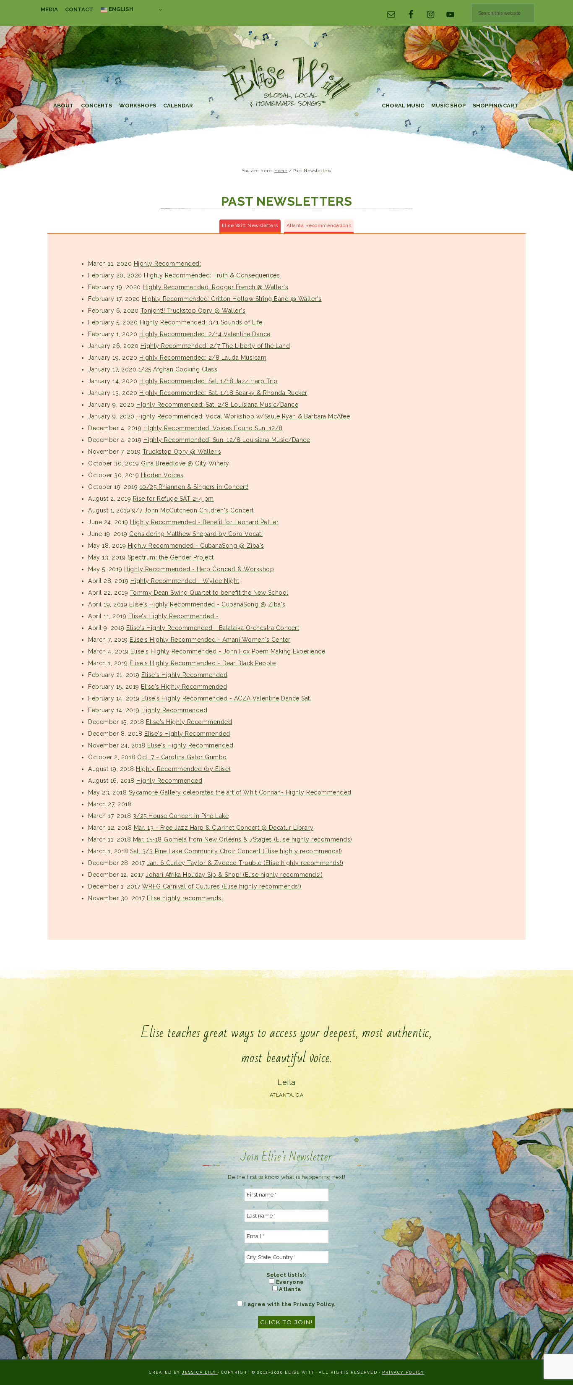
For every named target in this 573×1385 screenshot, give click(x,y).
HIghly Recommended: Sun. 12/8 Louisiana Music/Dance (226, 439)
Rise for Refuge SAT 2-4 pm (173, 498)
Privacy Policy (403, 1372)
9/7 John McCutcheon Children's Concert (193, 510)
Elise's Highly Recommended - (173, 616)
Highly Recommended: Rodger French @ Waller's (215, 287)
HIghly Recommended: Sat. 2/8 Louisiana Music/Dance (217, 404)
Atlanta (289, 1289)
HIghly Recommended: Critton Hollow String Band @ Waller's (232, 298)
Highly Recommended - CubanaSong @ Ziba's (196, 545)
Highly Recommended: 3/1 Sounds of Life (201, 322)
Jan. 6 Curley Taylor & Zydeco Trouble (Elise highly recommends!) (245, 863)
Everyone (289, 1282)
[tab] (250, 226)
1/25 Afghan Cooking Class (178, 369)
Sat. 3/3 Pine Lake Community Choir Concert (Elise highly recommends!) (236, 851)
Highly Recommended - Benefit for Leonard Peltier (204, 522)
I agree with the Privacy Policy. (289, 1304)
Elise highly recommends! (185, 898)
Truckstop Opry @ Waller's (182, 451)
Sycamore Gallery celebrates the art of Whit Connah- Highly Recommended (240, 792)
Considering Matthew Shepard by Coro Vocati (196, 533)
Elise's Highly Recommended (184, 675)
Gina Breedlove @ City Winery (185, 463)
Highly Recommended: (167, 263)
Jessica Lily (200, 1372)
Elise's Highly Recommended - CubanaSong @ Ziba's (207, 604)
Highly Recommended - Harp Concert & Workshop (199, 569)
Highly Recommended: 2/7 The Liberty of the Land (215, 345)
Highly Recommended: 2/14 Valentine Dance (205, 334)
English (120, 8)
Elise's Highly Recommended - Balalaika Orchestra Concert (212, 628)
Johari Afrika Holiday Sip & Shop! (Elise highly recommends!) (234, 874)
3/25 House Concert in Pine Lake (181, 816)
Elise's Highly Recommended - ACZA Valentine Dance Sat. (226, 698)
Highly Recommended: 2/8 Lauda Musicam (203, 357)
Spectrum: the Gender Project (171, 557)
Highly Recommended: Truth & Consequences (212, 275)
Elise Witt (286, 83)
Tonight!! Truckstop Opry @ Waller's (193, 310)
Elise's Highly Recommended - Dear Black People (203, 663)
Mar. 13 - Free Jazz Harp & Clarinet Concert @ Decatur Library (224, 827)
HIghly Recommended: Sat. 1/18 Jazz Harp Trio (208, 381)
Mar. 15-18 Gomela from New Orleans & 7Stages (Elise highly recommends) (242, 839)
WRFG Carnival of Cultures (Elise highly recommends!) (222, 886)
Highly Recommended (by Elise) (183, 769)
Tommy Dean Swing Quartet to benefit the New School (209, 592)
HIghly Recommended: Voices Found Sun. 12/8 (213, 428)
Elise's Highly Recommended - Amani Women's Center (210, 639)
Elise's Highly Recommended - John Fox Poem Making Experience (227, 651)
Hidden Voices (162, 475)
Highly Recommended (174, 710)
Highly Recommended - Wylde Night (185, 581)
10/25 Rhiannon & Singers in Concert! (194, 486)
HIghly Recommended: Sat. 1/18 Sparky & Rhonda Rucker (223, 392)
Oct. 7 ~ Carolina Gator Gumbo (182, 757)
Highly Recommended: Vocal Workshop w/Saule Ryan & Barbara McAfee (243, 416)
